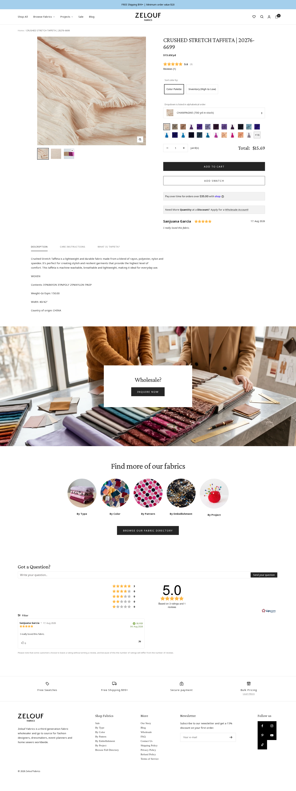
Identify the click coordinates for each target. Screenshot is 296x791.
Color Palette (174, 89)
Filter (24, 615)
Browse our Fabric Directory (148, 530)
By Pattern (100, 736)
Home (21, 30)
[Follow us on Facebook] (262, 726)
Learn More (249, 693)
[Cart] (276, 16)
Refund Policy (148, 754)
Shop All (23, 16)
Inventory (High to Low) (202, 89)
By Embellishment (105, 741)
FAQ (143, 736)
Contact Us (146, 741)
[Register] (231, 737)
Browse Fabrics (42, 16)
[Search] (261, 16)
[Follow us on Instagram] (271, 726)
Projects (65, 16)
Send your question (264, 574)
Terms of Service (150, 758)
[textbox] (134, 575)
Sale (80, 16)
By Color (100, 732)
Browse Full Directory (107, 750)
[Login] (269, 16)
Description (39, 246)
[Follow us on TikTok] (262, 744)
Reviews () (169, 68)
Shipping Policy (149, 745)
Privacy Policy (148, 750)
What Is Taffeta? (109, 246)
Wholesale (146, 732)
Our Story (146, 723)
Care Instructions (72, 246)
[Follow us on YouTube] (271, 735)
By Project (100, 745)
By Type (99, 727)
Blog (91, 16)
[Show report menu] (139, 642)
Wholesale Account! (236, 209)
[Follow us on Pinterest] (262, 735)
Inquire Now (148, 391)
